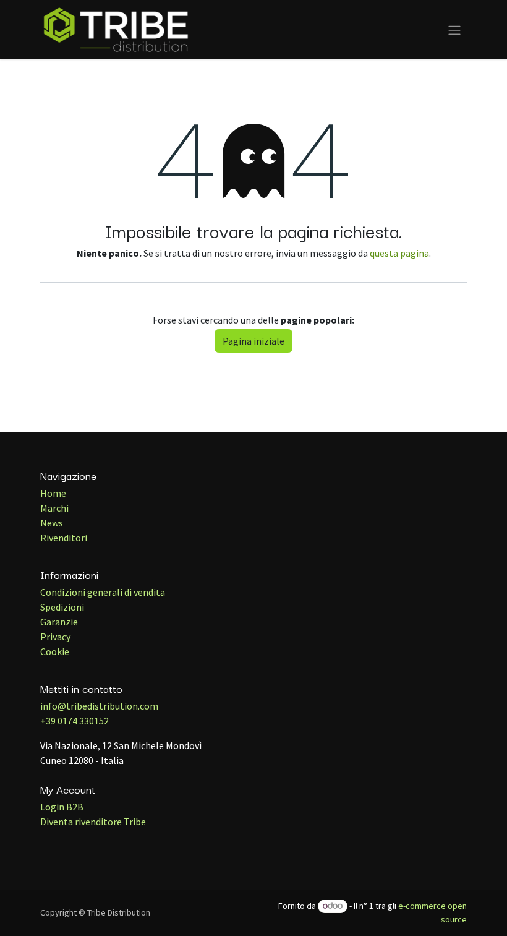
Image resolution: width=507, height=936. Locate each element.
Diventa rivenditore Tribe (93, 821)
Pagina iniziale (253, 341)
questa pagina (399, 253)
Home (53, 493)
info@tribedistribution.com (99, 706)
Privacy (55, 636)
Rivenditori (63, 537)
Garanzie (59, 622)
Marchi (54, 508)
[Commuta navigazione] (454, 30)
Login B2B (61, 807)
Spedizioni (62, 607)
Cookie (54, 651)
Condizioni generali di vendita (102, 592)
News (51, 523)
